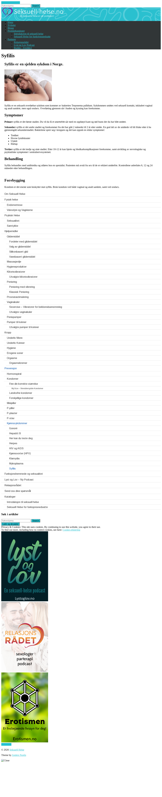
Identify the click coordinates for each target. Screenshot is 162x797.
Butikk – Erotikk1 (23, 48)
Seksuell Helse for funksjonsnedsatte (32, 36)
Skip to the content (10, 2)
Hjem (10, 22)
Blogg (11, 28)
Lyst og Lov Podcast (24, 45)
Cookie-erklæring (71, 529)
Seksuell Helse (16, 749)
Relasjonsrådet (21, 42)
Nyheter (12, 25)
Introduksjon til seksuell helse (28, 33)
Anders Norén (19, 755)
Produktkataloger (16, 31)
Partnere (12, 39)
